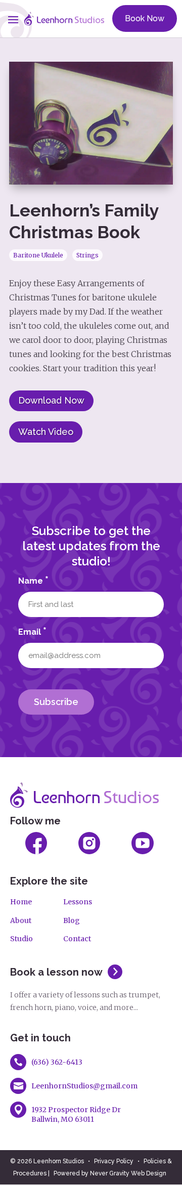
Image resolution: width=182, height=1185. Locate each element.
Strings (87, 255)
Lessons (77, 901)
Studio (21, 938)
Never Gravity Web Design (128, 1173)
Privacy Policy (113, 1161)
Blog (71, 920)
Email (32, 631)
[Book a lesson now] (112, 978)
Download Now (51, 400)
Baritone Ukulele (38, 255)
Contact (77, 938)
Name (33, 580)
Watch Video (45, 431)
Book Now (144, 18)
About (20, 920)
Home (21, 901)
